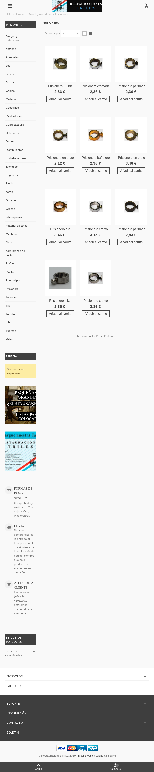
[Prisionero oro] (60, 207)
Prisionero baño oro (96, 157)
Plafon (10, 263)
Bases (10, 74)
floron (9, 192)
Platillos (10, 272)
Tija (8, 305)
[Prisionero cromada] (95, 64)
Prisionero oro (60, 229)
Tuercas (11, 330)
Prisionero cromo (96, 229)
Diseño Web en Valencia (91, 755)
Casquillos (12, 107)
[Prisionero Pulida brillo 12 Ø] (60, 64)
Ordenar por (52, 33)
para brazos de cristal (15, 253)
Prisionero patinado (131, 86)
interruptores (14, 217)
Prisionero (12, 288)
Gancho (11, 200)
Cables (10, 90)
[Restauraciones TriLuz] (77, 5)
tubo (8, 322)
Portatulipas (13, 280)
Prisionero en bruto (60, 157)
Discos (10, 141)
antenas (11, 48)
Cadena (11, 99)
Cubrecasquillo (15, 124)
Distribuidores (14, 149)
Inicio (8, 14)
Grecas (10, 208)
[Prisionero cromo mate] (95, 278)
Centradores (14, 116)
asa (8, 65)
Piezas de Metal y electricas (33, 14)
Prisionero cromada (96, 86)
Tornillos (11, 314)
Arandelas (12, 57)
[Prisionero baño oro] (95, 135)
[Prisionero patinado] (131, 64)
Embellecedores (16, 158)
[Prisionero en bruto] (60, 135)
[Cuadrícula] (84, 33)
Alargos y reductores (12, 38)
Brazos (10, 82)
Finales (10, 183)
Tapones (11, 297)
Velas (9, 339)
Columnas (12, 133)
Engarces (12, 175)
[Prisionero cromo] (95, 207)
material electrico (16, 225)
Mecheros (12, 234)
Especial (12, 356)
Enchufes (12, 166)
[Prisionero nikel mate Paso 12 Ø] (60, 278)
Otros (9, 242)
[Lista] (90, 33)
